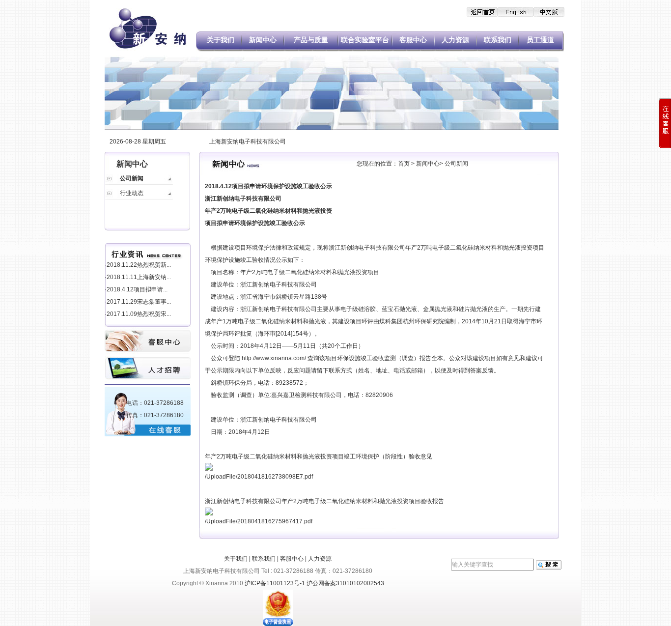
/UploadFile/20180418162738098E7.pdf (259, 476)
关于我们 (220, 40)
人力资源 (455, 40)
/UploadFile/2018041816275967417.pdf (258, 521)
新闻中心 (263, 40)
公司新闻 (131, 178)
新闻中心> (430, 163)
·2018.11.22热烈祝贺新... (138, 264)
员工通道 (540, 40)
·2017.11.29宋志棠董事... (138, 301)
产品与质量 (311, 40)
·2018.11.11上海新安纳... (138, 277)
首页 (404, 163)
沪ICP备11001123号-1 (275, 583)
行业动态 (131, 193)
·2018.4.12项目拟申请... (136, 289)
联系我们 (497, 40)
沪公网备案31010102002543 (345, 583)
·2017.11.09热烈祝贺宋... (138, 314)
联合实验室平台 (365, 40)
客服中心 (413, 40)
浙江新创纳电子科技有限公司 (278, 284)
